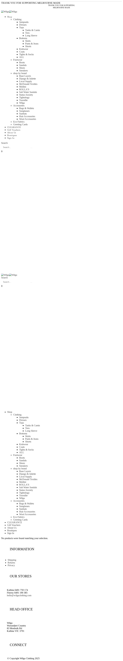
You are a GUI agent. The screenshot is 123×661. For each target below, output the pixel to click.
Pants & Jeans (31, 43)
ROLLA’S (24, 89)
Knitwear (23, 49)
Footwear (17, 59)
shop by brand (20, 73)
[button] (4, 143)
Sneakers (23, 70)
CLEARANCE (14, 127)
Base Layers (25, 76)
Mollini (22, 86)
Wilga (22, 103)
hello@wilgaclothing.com (19, 595)
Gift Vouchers (13, 130)
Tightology (24, 97)
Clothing (17, 19)
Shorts (28, 46)
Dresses (23, 24)
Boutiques (12, 135)
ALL (21, 57)
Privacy (11, 565)
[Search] (31, 282)
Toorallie (23, 100)
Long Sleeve (31, 35)
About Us (11, 133)
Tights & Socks (26, 54)
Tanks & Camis (32, 30)
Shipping (12, 560)
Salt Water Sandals (28, 92)
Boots (22, 62)
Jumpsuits (23, 22)
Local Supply (25, 81)
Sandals (23, 65)
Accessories (18, 105)
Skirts (28, 41)
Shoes (22, 68)
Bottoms (23, 38)
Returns (11, 562)
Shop (9, 17)
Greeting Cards (20, 124)
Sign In (10, 138)
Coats (22, 51)
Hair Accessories (27, 116)
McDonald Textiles (28, 84)
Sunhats (23, 113)
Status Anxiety (26, 95)
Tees (27, 33)
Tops (21, 27)
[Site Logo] (9, 11)
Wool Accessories (27, 119)
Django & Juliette (27, 78)
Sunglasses (24, 111)
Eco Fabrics (18, 121)
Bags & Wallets (26, 108)
